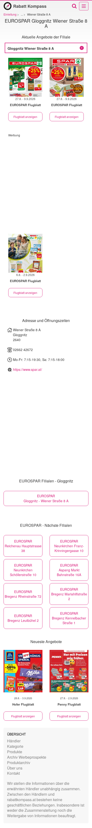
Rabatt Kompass (29, 6)
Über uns (14, 768)
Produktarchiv (18, 762)
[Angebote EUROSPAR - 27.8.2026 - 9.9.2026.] (25, 77)
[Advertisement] (46, 183)
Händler (14, 741)
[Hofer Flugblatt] (23, 671)
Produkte (14, 751)
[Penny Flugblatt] (69, 671)
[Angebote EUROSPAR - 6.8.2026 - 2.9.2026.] (25, 253)
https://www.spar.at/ (27, 369)
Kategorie (15, 746)
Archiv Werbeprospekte (26, 757)
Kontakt (13, 773)
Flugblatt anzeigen (25, 117)
